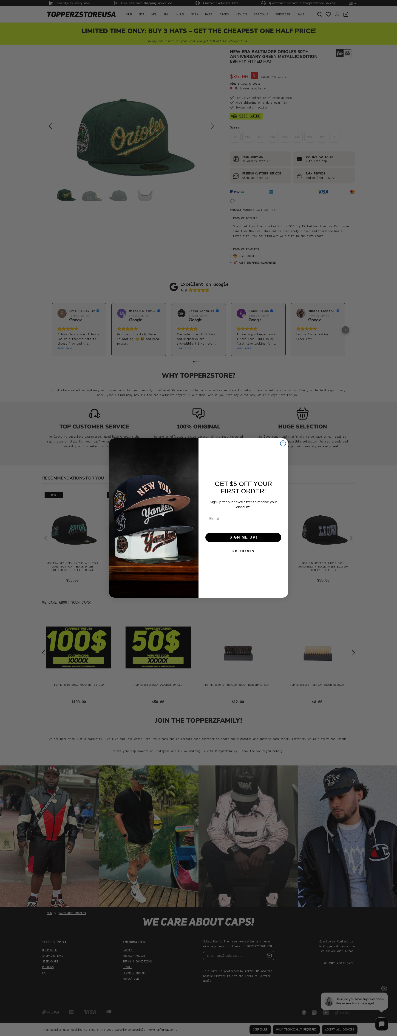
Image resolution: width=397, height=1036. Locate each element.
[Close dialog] (283, 443)
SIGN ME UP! (243, 537)
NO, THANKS (243, 551)
